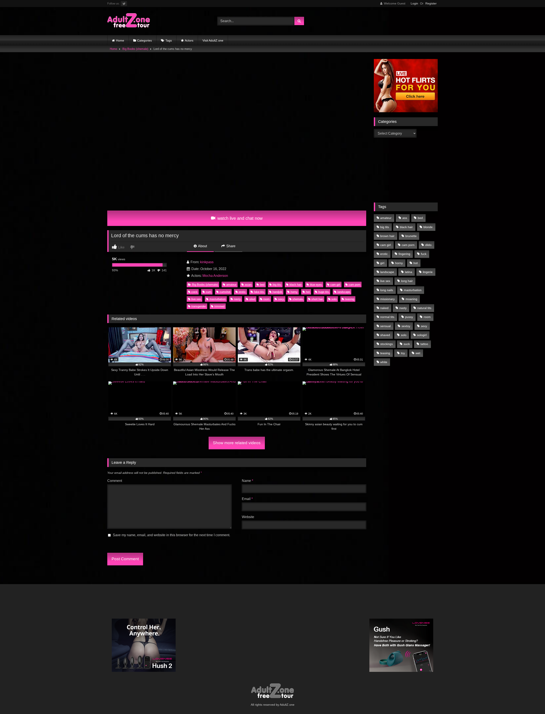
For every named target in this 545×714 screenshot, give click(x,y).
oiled (252, 299)
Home (120, 40)
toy (403, 353)
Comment (114, 481)
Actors (189, 40)
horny (294, 291)
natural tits (424, 308)
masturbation (217, 299)
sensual (385, 326)
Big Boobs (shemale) (135, 48)
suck (407, 344)
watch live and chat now (239, 218)
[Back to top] (531, 701)
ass (404, 218)
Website (248, 517)
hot (308, 291)
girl (382, 263)
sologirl (422, 335)
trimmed (219, 306)
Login (414, 3)
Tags (168, 40)
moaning (411, 299)
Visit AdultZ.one (212, 40)
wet (418, 353)
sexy (281, 299)
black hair (295, 284)
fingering (404, 254)
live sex (196, 299)
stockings (386, 344)
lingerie (428, 272)
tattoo (424, 344)
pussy (409, 317)
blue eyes (316, 284)
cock (194, 291)
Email (247, 499)
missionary (387, 299)
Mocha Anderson (215, 275)
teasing (349, 299)
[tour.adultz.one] (128, 21)
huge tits (323, 291)
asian (248, 284)
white (383, 362)
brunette (411, 236)
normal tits (387, 317)
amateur (231, 284)
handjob (277, 291)
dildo (428, 245)
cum (208, 291)
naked (384, 308)
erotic (242, 291)
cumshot (225, 291)
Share (230, 246)
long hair (407, 281)
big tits (277, 284)
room (266, 299)
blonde (428, 227)
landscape (343, 291)
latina (408, 272)
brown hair (387, 236)
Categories (144, 40)
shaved (385, 335)
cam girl (335, 284)
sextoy (406, 326)
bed (262, 284)
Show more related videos (237, 443)
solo (334, 299)
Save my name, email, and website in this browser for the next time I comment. (171, 535)
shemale (298, 299)
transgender (198, 306)
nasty (237, 299)
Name (247, 481)
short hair (317, 299)
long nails (386, 290)
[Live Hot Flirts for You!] (406, 111)
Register (431, 3)
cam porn (354, 284)
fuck (423, 254)
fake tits (259, 291)
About (202, 246)
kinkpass (207, 262)
